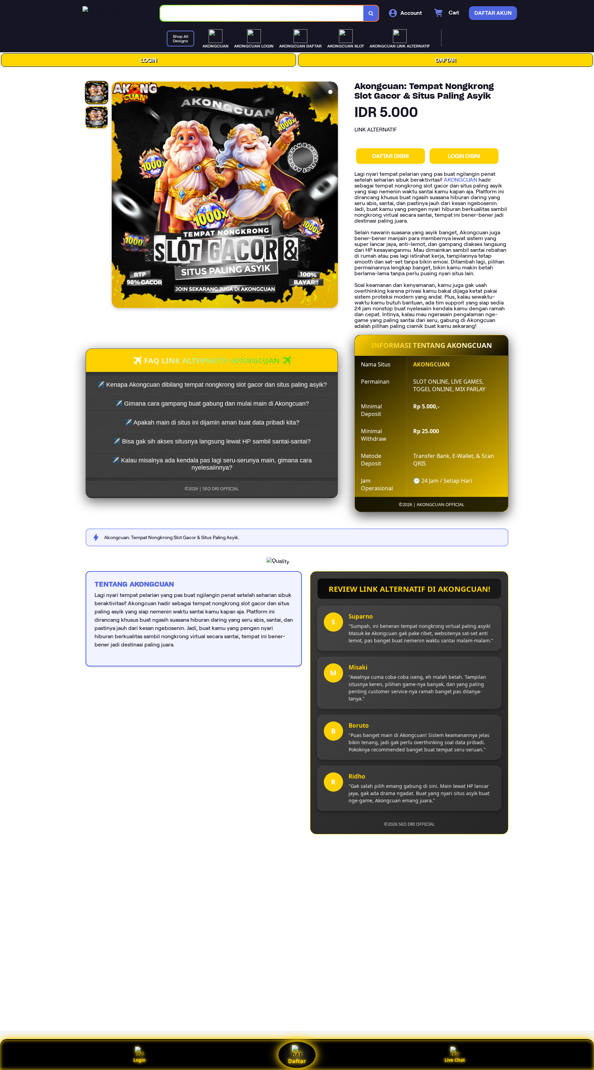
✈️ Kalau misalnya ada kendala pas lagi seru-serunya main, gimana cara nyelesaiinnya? (212, 464)
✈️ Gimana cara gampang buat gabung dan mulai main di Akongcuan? (212, 403)
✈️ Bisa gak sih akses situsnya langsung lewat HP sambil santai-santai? (212, 441)
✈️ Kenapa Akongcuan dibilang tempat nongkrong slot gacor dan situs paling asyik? (212, 384)
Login (139, 1060)
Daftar (297, 1061)
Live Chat (454, 1060)
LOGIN (149, 60)
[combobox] (262, 13)
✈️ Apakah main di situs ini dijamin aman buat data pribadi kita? (211, 422)
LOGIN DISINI (464, 156)
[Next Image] (332, 196)
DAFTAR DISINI (390, 156)
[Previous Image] (117, 196)
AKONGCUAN (460, 180)
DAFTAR (446, 60)
